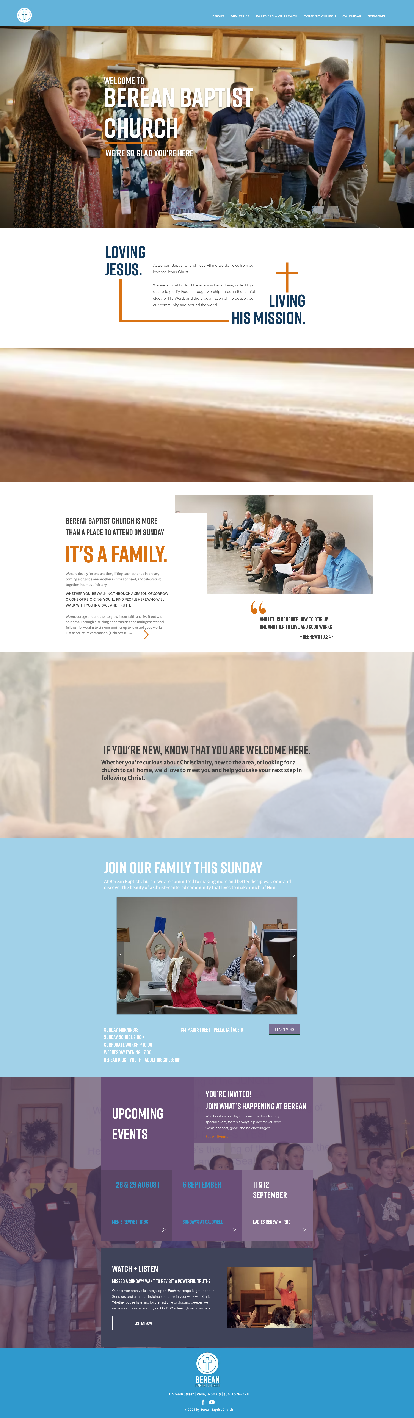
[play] (285, 900)
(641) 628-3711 (236, 1394)
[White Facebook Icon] (203, 1402)
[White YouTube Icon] (212, 1402)
